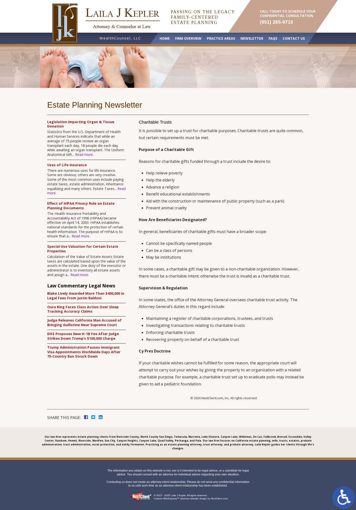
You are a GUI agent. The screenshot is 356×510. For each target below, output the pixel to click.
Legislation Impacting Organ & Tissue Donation (80, 124)
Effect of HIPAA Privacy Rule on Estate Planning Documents (81, 205)
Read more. (84, 154)
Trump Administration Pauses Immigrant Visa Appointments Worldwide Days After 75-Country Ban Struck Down (83, 352)
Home (165, 38)
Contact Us (294, 38)
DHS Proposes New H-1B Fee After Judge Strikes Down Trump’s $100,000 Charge (83, 336)
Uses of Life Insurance (67, 165)
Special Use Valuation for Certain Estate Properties (82, 248)
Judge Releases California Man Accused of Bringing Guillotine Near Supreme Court (84, 322)
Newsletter (251, 38)
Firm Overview (188, 38)
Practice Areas (221, 38)
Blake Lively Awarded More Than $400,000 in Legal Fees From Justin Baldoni (85, 295)
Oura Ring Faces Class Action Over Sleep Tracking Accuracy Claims (83, 309)
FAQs (273, 38)
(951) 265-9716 (276, 22)
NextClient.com (219, 498)
